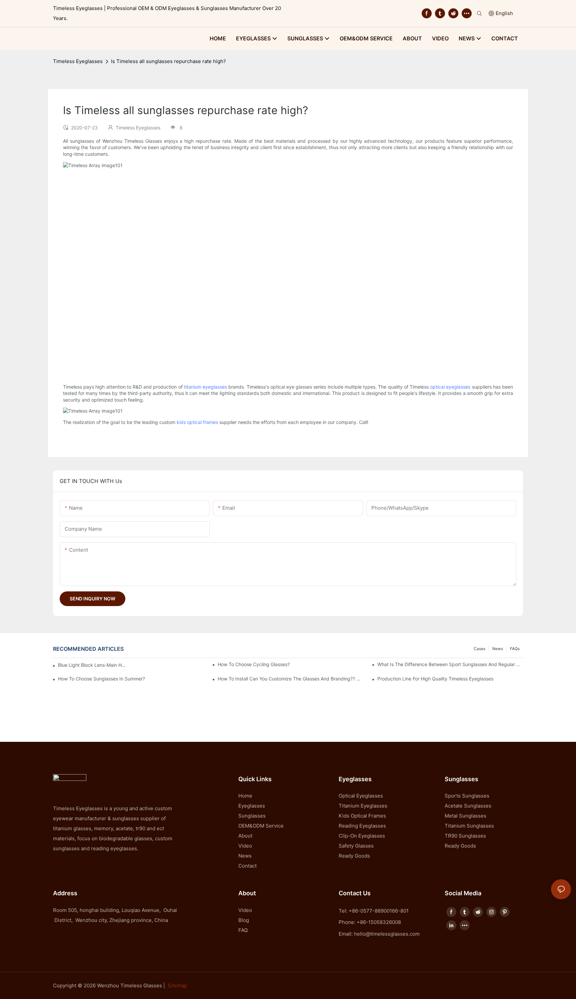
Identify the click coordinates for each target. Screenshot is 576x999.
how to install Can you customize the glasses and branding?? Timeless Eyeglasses (290, 678)
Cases (479, 648)
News (497, 648)
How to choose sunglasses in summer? (101, 678)
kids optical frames (197, 422)
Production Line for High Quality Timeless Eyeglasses (435, 678)
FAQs (515, 648)
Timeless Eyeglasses (78, 61)
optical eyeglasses (450, 387)
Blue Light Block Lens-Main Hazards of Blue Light (93, 665)
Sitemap (177, 985)
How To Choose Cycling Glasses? (254, 664)
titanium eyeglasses (205, 387)
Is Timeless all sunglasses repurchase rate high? (168, 61)
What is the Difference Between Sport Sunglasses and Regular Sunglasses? (450, 664)
